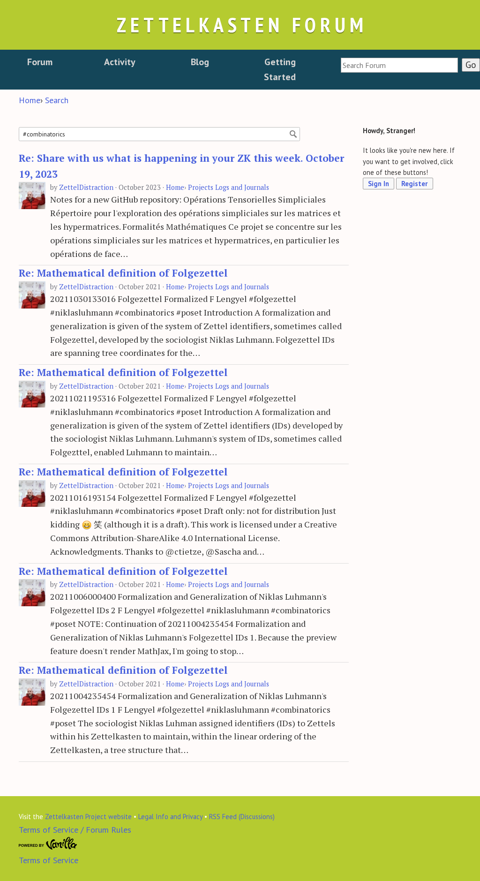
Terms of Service (48, 860)
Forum (39, 62)
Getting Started (280, 69)
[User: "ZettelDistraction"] (32, 196)
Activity (119, 62)
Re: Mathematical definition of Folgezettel (123, 272)
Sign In (378, 183)
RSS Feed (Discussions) (242, 816)
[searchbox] (399, 65)
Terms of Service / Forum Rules (75, 829)
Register (414, 183)
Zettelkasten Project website (88, 816)
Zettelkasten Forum (242, 24)
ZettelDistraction (86, 187)
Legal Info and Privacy (170, 816)
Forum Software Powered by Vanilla (48, 843)
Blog (200, 62)
